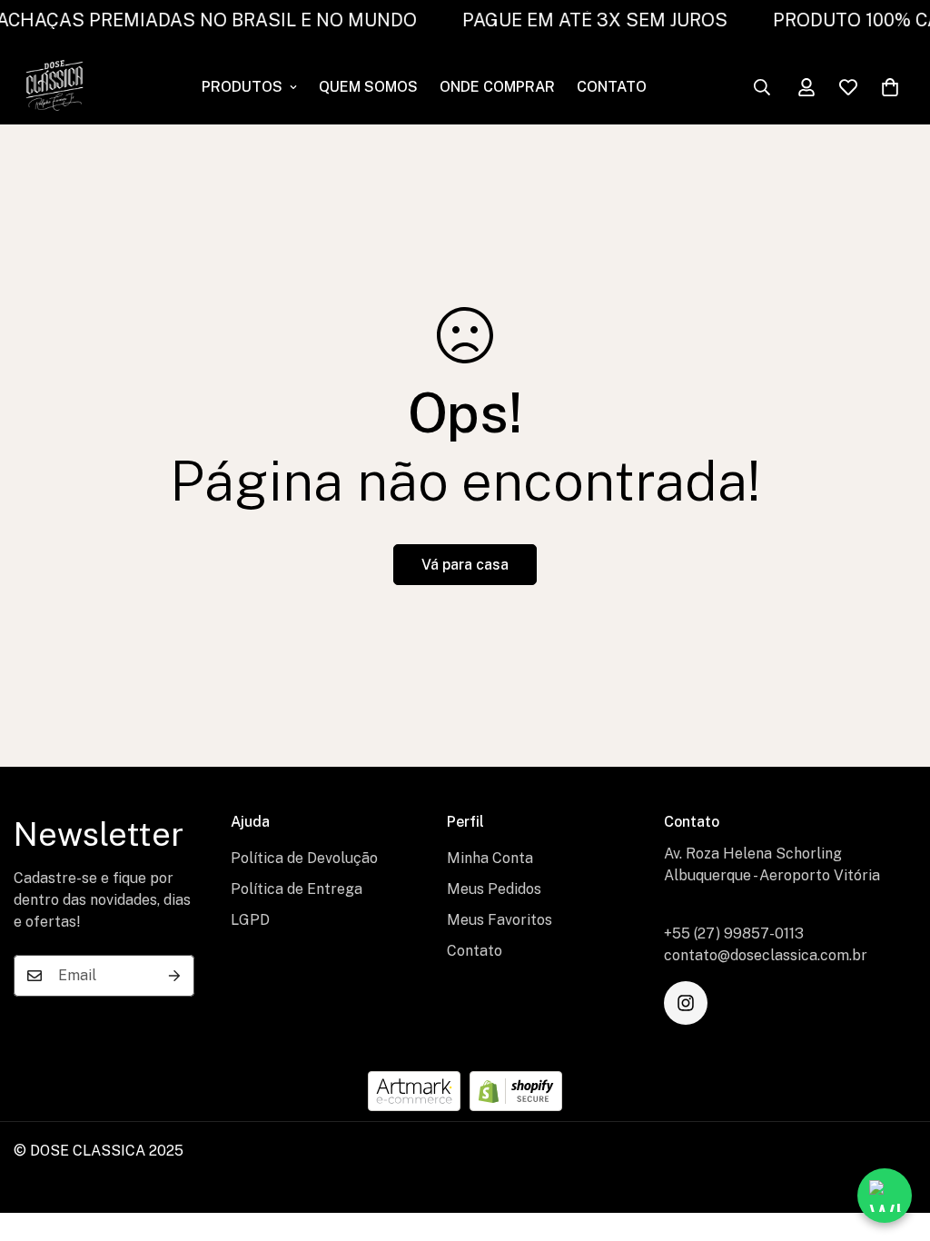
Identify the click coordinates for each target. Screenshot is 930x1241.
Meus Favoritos (499, 919)
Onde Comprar (497, 86)
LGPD (250, 919)
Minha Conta (490, 858)
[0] (890, 87)
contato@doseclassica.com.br (765, 955)
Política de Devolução (304, 858)
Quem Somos (368, 86)
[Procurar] (762, 87)
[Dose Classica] (54, 86)
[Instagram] (685, 1003)
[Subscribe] (174, 976)
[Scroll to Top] (894, 1142)
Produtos (242, 86)
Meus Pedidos (494, 889)
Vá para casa (465, 564)
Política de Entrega (296, 889)
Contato (612, 86)
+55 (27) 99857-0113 (734, 933)
